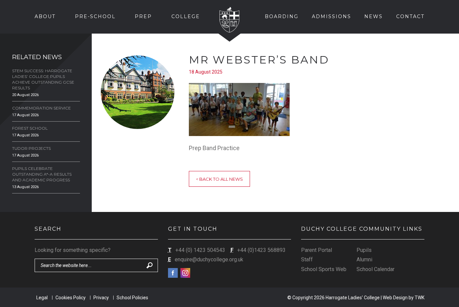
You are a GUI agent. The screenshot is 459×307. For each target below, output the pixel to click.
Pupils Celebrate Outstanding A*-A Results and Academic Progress (42, 174)
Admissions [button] (331, 16)
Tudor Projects (31, 148)
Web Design (395, 297)
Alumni (364, 259)
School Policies (132, 297)
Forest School (30, 128)
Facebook (173, 273)
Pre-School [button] (95, 16)
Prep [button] (143, 16)
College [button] (185, 16)
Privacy (101, 297)
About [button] (45, 16)
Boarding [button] (281, 16)
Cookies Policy (70, 297)
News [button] (373, 16)
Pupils (364, 250)
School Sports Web (323, 269)
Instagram (185, 273)
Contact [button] (410, 16)
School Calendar (375, 269)
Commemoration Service (41, 108)
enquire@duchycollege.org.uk (209, 259)
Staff (307, 259)
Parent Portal (316, 250)
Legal (42, 297)
